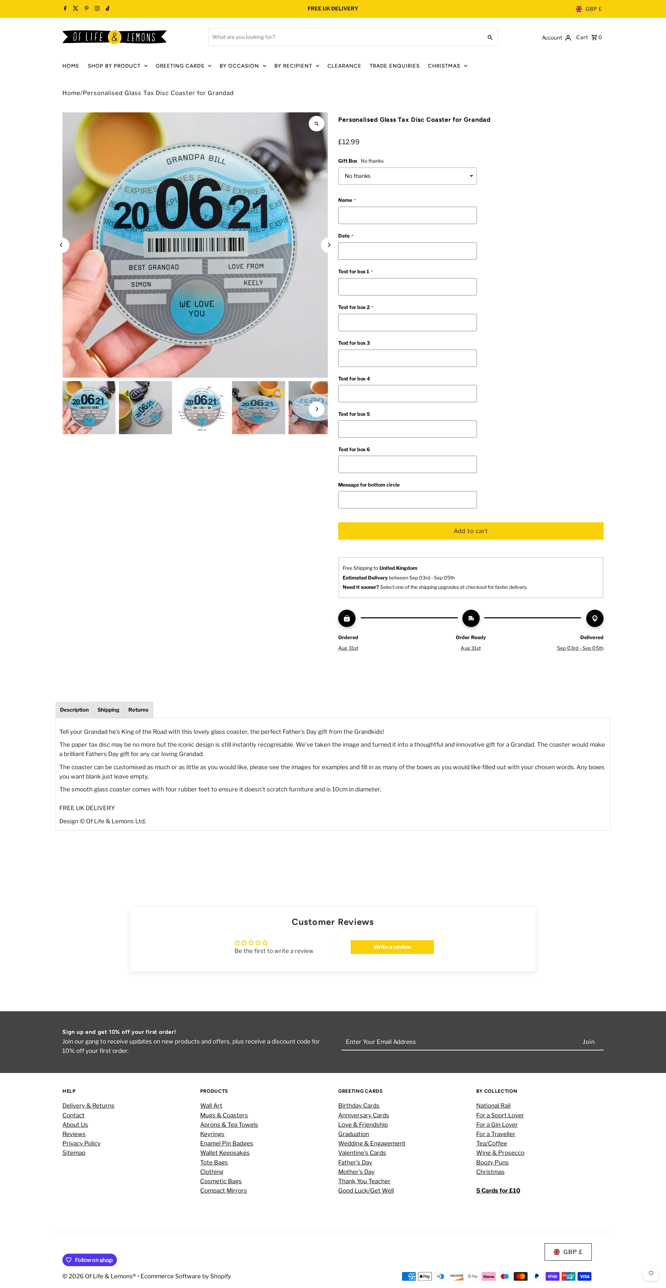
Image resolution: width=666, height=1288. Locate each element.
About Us (75, 1124)
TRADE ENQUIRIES (395, 66)
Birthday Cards (358, 1105)
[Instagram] (96, 9)
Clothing (211, 1171)
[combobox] (345, 37)
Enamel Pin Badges (226, 1143)
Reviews (74, 1134)
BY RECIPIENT (293, 66)
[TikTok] (107, 9)
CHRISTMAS (444, 66)
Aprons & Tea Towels (229, 1124)
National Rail (493, 1105)
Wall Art (211, 1105)
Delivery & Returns (88, 1105)
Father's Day (355, 1162)
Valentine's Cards (362, 1153)
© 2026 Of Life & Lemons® (99, 1276)
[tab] (74, 710)
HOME (70, 66)
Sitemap (73, 1153)
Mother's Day (356, 1171)
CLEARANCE (344, 66)
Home (71, 92)
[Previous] (61, 245)
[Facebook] (65, 9)
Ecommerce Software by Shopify (185, 1276)
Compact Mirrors (223, 1190)
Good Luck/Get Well (366, 1190)
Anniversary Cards (363, 1115)
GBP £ (594, 9)
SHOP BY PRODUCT (114, 66)
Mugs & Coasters (224, 1115)
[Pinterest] (85, 9)
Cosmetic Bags (221, 1181)
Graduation (353, 1134)
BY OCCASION (239, 66)
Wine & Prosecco (500, 1153)
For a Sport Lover (500, 1115)
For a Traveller (495, 1134)
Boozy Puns (492, 1162)
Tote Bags (214, 1162)
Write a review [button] (392, 947)
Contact (73, 1115)
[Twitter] (74, 9)
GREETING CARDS (180, 66)
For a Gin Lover (497, 1124)
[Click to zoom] (316, 123)
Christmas (490, 1171)
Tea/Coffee (491, 1143)
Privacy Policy (81, 1143)
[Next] (328, 245)
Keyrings (212, 1134)
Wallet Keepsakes (225, 1153)
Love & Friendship (363, 1124)
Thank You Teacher (364, 1181)
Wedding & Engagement (371, 1143)
